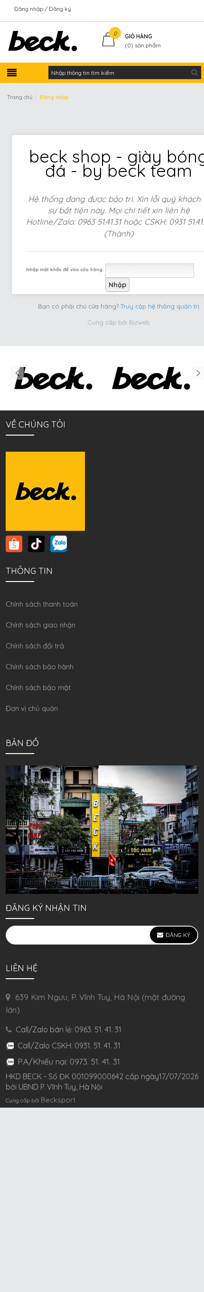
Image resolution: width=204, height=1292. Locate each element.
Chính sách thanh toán (42, 604)
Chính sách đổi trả (35, 645)
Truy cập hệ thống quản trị (160, 306)
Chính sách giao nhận (40, 624)
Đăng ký (60, 8)
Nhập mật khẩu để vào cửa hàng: (65, 269)
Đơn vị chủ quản (32, 708)
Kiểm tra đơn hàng (172, 8)
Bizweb (139, 322)
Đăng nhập (29, 8)
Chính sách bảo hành (40, 666)
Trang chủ (19, 97)
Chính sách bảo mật (38, 687)
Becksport (58, 1099)
